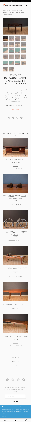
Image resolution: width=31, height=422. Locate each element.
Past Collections (15, 369)
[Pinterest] (21, 118)
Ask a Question (15, 112)
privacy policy (20, 411)
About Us (15, 357)
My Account (5, 420)
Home (4, 10)
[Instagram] (9, 118)
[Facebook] (13, 118)
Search (15, 420)
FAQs (15, 365)
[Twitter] (17, 118)
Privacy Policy (15, 373)
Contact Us (15, 361)
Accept (4, 416)
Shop (9, 10)
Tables (14, 10)
